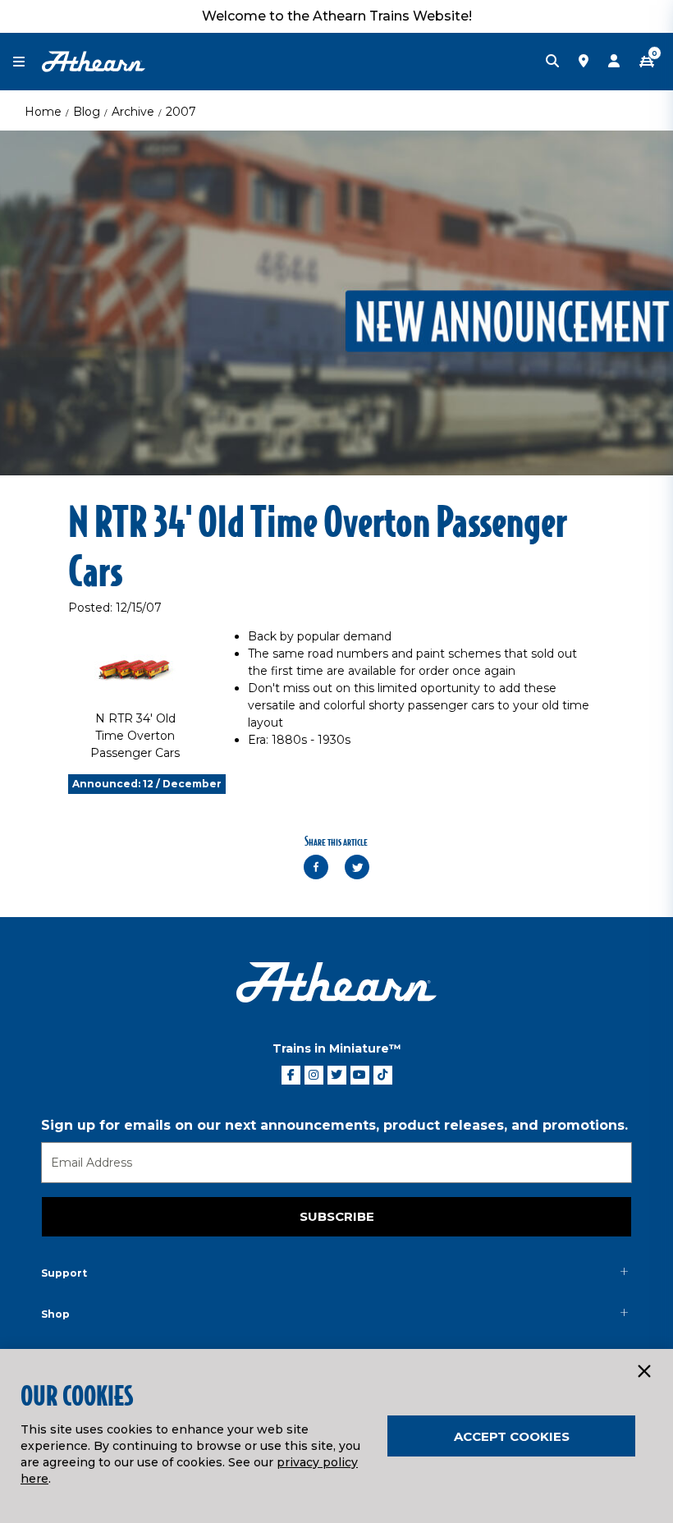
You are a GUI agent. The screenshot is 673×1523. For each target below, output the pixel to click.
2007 (181, 111)
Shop (55, 1314)
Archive (133, 111)
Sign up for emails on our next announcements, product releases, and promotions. (334, 1125)
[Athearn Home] (93, 60)
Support (64, 1273)
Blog (86, 111)
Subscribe (337, 1216)
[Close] (643, 1372)
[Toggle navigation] (27, 62)
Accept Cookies (512, 1436)
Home (43, 111)
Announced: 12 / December (147, 784)
